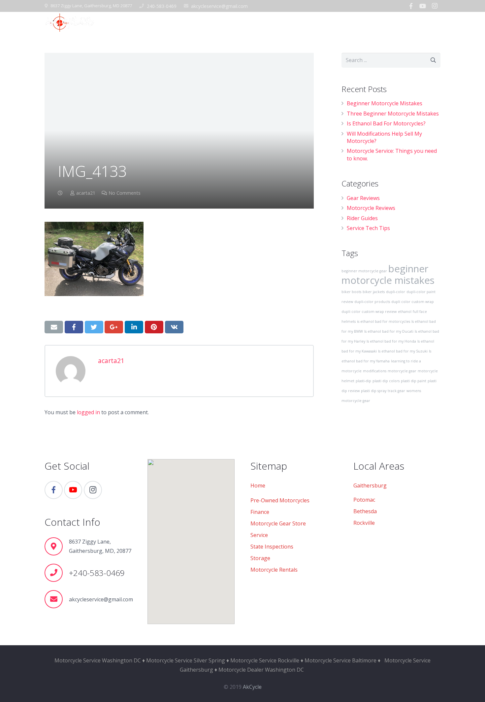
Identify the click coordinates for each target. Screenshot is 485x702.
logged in (88, 412)
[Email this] (54, 327)
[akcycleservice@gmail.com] (57, 599)
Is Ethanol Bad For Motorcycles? (386, 123)
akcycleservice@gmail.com (219, 6)
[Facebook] (411, 6)
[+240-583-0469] (57, 573)
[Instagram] (434, 6)
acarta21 (85, 193)
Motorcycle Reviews (371, 208)
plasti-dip (363, 381)
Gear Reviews (363, 198)
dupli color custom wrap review (369, 311)
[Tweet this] (94, 327)
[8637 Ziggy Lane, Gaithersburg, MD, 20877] (57, 546)
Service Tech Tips (368, 228)
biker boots (351, 291)
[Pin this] (154, 327)
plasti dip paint (413, 381)
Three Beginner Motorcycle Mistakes (393, 113)
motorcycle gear (402, 371)
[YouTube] (423, 6)
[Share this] (74, 327)
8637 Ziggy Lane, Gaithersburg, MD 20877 (91, 6)
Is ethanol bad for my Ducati (388, 331)
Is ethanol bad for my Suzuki (403, 351)
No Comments (125, 193)
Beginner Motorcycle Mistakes (384, 103)
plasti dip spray (373, 390)
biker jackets (374, 291)
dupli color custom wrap (412, 301)
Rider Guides (362, 218)
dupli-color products (372, 301)
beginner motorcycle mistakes (388, 274)
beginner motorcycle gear (364, 271)
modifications (374, 371)
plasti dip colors (386, 381)
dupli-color (395, 291)
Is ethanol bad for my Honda (391, 341)
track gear (396, 390)
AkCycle (252, 686)
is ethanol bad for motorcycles (383, 321)
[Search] (438, 22)
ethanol (404, 311)
